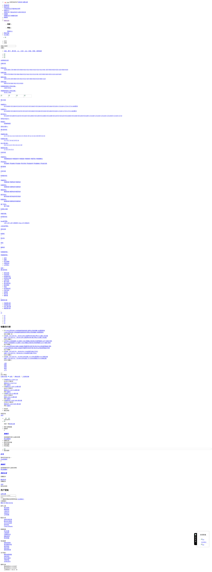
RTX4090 (6, 115)
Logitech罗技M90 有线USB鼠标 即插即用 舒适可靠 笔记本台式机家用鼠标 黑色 (27, 348)
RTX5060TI (32, 106)
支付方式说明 (8, 523)
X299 (5, 69)
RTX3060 (49, 106)
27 (22, 136)
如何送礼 (6, 524)
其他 (2, 242)
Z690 (11, 78)
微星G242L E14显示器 (10, 397)
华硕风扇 (18, 182)
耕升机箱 (6, 196)
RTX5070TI (19, 106)
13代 (5, 223)
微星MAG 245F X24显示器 (11, 390)
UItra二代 (21, 223)
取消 (4, 479)
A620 (56, 74)
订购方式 (6, 511)
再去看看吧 (7, 439)
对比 (5, 385)
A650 (60, 69)
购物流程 (6, 509)
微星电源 (12, 191)
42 (34, 136)
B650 (53, 69)
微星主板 (4, 77)
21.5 (11, 136)
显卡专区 (3, 100)
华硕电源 (12, 182)
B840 (63, 69)
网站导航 (6, 33)
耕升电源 (12, 196)
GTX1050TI (109, 115)
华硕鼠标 (22, 158)
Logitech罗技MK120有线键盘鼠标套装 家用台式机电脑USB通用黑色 (24, 332)
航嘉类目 (4, 199)
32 (32, 136)
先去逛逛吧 (4, 459)
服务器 (3, 247)
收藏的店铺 (14, 15)
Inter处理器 (4, 221)
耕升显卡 (4, 114)
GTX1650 (97, 115)
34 (42, 136)
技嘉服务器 (4, 252)
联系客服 (6, 538)
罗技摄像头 (36, 163)
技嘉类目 (4, 185)
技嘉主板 (4, 72)
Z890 (8, 69)
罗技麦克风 (43, 163)
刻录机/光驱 (4, 209)
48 (37, 136)
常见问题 (6, 531)
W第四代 (15, 223)
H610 (24, 69)
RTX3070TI (56, 115)
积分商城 (6, 261)
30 (28, 136)
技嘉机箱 (6, 186)
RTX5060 (38, 106)
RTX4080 (12, 115)
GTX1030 (61, 106)
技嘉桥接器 (7, 123)
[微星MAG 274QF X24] (11, 379)
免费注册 (25, 2)
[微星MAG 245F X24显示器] (12, 386)
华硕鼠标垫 (15, 158)
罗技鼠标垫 (29, 163)
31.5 (30, 136)
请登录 (20, 2)
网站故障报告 (8, 554)
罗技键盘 (6, 163)
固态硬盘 (3, 166)
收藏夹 (6, 14)
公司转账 (6, 514)
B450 (66, 69)
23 (15, 136)
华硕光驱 (4, 213)
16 (44, 136)
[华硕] (4, 97)
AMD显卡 (75, 106)
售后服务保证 (8, 544)
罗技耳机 (23, 163)
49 (39, 136)
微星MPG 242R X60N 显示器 (12, 404)
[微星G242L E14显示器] (11, 393)
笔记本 (3, 238)
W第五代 (26, 223)
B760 (18, 69)
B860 (15, 69)
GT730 (66, 106)
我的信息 (6, 7)
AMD (5, 88)
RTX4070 (24, 115)
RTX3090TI (31, 115)
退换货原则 (7, 542)
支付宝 (11, 503)
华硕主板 (4, 68)
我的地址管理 (16, 8)
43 (36, 136)
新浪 (7, 503)
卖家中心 (6, 10)
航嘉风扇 (18, 201)
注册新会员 (7, 534)
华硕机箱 (6, 182)
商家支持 (6, 20)
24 (19, 136)
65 (41, 136)
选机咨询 (6, 556)
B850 (50, 69)
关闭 (2, 484)
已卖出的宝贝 (14, 12)
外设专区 (3, 152)
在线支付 (6, 513)
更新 (5, 368)
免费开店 (6, 12)
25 (21, 136)
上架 (5, 363)
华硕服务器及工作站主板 (8, 90)
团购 (5, 259)
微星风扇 (18, 191)
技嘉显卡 (4, 109)
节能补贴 (6, 559)
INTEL (9, 88)
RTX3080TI (43, 115)
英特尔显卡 (4, 126)
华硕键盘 (27, 158)
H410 (34, 69)
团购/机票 (7, 536)
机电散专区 (4, 175)
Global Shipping (8, 526)
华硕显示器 (4, 134)
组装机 (3, 233)
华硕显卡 (4, 104)
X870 (47, 69)
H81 (44, 69)
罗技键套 (12, 163)
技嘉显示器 (4, 138)
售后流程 (6, 507)
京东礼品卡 (7, 561)
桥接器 (3, 121)
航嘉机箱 (6, 201)
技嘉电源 (12, 186)
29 (13, 145)
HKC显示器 (4, 143)
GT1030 (60, 111)
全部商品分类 (5, 60)
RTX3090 (37, 115)
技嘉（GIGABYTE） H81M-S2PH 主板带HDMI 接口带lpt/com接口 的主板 (25, 337)
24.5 (13, 140)
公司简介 (6, 265)
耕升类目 (4, 194)
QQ (5, 503)
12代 (8, 223)
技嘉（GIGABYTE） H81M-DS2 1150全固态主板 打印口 (20, 353)
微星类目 (4, 190)
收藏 (8, 385)
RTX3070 (62, 115)
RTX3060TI (68, 115)
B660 (21, 69)
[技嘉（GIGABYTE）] (27, 97)
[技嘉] (20, 97)
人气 (5, 370)
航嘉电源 (12, 201)
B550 (56, 69)
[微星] (12, 97)
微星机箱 (6, 191)
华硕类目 (4, 157)
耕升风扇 (18, 196)
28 (24, 136)
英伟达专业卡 (5, 118)
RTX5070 (25, 106)
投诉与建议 (7, 558)
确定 (2, 479)
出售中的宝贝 (22, 12)
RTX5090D (7, 106)
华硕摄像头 (39, 158)
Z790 (11, 69)
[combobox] (8, 46)
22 (13, 136)
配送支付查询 (8, 521)
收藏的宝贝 (7, 15)
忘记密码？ (21, 499)
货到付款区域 (8, 519)
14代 (11, 223)
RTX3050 (55, 106)
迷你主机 (3, 229)
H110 (41, 69)
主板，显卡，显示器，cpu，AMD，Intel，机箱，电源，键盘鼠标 (23, 51)
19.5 (8, 136)
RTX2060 (86, 115)
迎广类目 (4, 204)
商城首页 (6, 5)
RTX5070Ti (19, 111)
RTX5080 (13, 106)
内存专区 (3, 171)
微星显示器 (4, 148)
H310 (38, 69)
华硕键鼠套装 (8, 158)
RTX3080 (49, 115)
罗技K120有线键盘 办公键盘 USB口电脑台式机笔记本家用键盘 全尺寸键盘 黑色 (27, 342)
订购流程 (6, 532)
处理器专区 (4, 216)
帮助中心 (10, 31)
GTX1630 (103, 115)
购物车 (6, 17)
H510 (28, 69)
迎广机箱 (6, 206)
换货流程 (6, 546)
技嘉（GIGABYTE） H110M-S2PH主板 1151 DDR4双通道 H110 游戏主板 (25, 358)
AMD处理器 (5, 226)
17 (6, 136)
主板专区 (3, 63)
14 (4, 136)
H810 (31, 69)
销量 (5, 365)
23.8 (17, 136)
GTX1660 (91, 115)
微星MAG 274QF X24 (10, 383)
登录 (10, 424)
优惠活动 (6, 263)
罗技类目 (4, 161)
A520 (53, 74)
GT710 (70, 106)
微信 (2, 503)
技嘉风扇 (18, 186)
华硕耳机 (33, 158)
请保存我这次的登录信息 (10, 499)
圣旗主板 (4, 81)
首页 (5, 258)
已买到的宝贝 (8, 8)
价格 (5, 366)
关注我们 (6, 34)
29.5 (26, 136)
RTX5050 (44, 106)
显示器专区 (4, 129)
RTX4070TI (18, 115)
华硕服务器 (4, 255)
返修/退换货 (7, 549)
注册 (13, 424)
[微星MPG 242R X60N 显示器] (13, 400)
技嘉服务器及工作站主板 (8, 86)
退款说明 (6, 548)
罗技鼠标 (18, 163)
